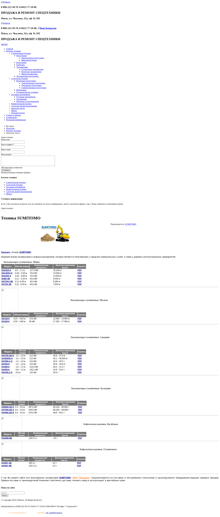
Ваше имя (5, 140)
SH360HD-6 (7, 358)
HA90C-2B (6, 463)
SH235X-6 (6, 270)
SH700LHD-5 (7, 410)
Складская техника (14, 185)
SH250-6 (5, 370)
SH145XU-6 (6, 273)
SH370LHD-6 (7, 356)
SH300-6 (5, 367)
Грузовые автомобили (15, 187)
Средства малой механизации (19, 192)
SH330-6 (5, 364)
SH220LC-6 (6, 372)
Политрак (10, 128)
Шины (9, 194)
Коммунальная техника (16, 189)
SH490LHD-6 (7, 413)
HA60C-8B (6, 466)
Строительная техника (16, 182)
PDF (80, 270)
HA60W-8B (6, 438)
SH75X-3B (6, 284)
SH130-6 (5, 319)
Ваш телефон (7, 144)
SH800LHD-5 (7, 407)
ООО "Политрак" (81, 477)
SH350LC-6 (6, 361)
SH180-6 (5, 321)
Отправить (6, 170)
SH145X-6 (6, 276)
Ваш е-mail (5, 149)
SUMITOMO (130, 224)
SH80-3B (5, 279)
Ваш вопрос (6, 154)
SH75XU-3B (7, 281)
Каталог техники (13, 131)
